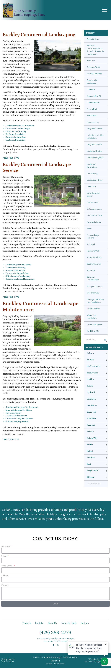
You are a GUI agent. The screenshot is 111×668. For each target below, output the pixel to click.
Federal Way (92, 438)
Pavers (89, 228)
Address (4, 575)
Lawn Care (91, 187)
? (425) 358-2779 (11, 158)
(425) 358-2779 (55, 632)
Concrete (91, 90)
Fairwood (91, 425)
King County (92, 471)
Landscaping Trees (94, 180)
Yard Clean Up (93, 331)
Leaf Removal (92, 202)
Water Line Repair (94, 325)
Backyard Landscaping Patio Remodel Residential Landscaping (95, 50)
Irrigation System (94, 145)
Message (5, 585)
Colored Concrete (94, 74)
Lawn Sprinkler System (93, 194)
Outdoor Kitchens (94, 215)
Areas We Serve (59, 664)
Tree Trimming (93, 293)
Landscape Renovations (92, 165)
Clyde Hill (91, 392)
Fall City (90, 431)
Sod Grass (91, 270)
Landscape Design (94, 151)
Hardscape (91, 116)
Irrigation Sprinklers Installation (95, 136)
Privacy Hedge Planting (93, 236)
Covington (91, 399)
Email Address (7, 566)
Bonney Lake (92, 373)
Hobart (90, 451)
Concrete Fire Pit (94, 96)
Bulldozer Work (93, 67)
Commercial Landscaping (92, 81)
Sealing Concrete (94, 264)
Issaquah (91, 458)
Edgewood (91, 412)
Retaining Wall (93, 251)
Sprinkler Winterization (93, 278)
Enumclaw (91, 418)
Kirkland (90, 477)
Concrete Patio (93, 103)
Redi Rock (91, 244)
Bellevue (90, 360)
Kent (89, 464)
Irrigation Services (94, 129)
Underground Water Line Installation (95, 300)
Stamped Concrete (95, 286)
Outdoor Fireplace (94, 209)
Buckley (90, 379)
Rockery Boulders (94, 257)
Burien (90, 386)
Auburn (90, 353)
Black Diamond (93, 366)
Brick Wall (91, 61)
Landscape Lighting (95, 158)
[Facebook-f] (53, 645)
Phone (4, 556)
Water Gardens (93, 309)
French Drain (92, 109)
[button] (104, 10)
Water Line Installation (92, 316)
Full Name (5, 547)
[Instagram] (58, 645)
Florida (90, 445)
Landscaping (92, 173)
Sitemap (49, 664)
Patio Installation (94, 222)
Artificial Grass (93, 39)
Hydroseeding (93, 122)
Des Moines (92, 405)
